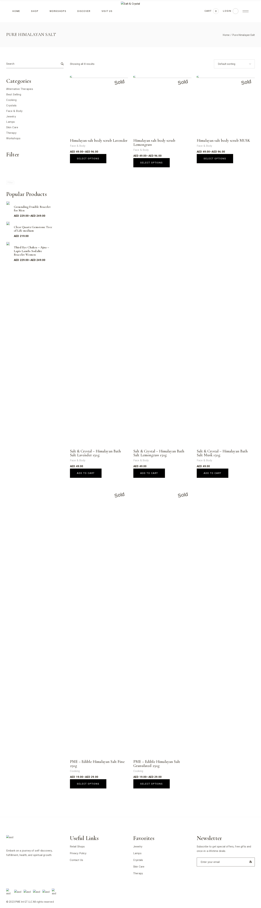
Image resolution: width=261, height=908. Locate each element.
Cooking (75, 771)
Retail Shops (77, 846)
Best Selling (13, 94)
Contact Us (76, 860)
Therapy (11, 133)
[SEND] (250, 862)
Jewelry (11, 116)
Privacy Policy (78, 853)
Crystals (11, 105)
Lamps (10, 122)
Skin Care (12, 127)
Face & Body (77, 146)
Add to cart (86, 473)
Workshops (13, 138)
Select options (88, 158)
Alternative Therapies (19, 89)
